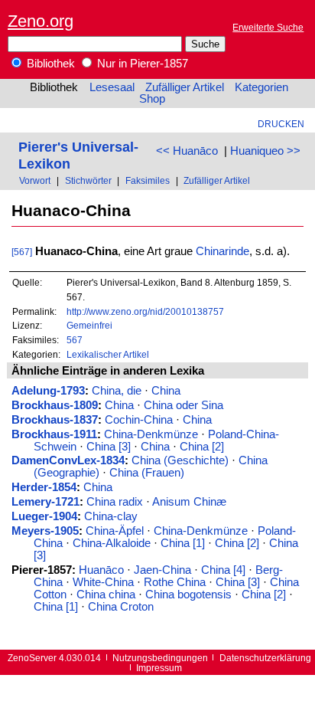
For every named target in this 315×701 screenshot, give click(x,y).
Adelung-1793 (48, 391)
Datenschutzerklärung (265, 658)
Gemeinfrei (89, 325)
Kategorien (261, 87)
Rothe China (175, 582)
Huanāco (101, 570)
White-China (103, 582)
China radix (114, 502)
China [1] (183, 543)
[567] (21, 252)
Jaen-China (162, 570)
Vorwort (34, 180)
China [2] (202, 447)
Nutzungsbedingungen (160, 658)
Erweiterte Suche (268, 27)
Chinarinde (222, 251)
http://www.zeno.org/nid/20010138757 (145, 311)
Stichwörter (88, 180)
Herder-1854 (43, 487)
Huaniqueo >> (265, 151)
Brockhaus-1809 (54, 405)
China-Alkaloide (112, 543)
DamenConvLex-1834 (68, 460)
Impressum (159, 668)
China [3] (108, 447)
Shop (152, 99)
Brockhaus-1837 (54, 420)
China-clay (111, 516)
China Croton (121, 607)
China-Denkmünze (151, 434)
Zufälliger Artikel (184, 87)
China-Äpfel (115, 531)
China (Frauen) (146, 473)
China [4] (223, 570)
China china (105, 594)
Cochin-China (139, 420)
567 (75, 340)
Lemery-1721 (45, 502)
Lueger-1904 (44, 516)
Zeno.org (40, 21)
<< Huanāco (187, 151)
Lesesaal (112, 87)
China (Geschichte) (180, 460)
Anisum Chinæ (189, 502)
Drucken (281, 124)
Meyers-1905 (45, 531)
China (165, 391)
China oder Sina (183, 405)
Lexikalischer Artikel (108, 354)
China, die (116, 391)
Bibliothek (49, 63)
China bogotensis (188, 594)
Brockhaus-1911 (54, 434)
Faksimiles (147, 180)
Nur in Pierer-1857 (141, 63)
